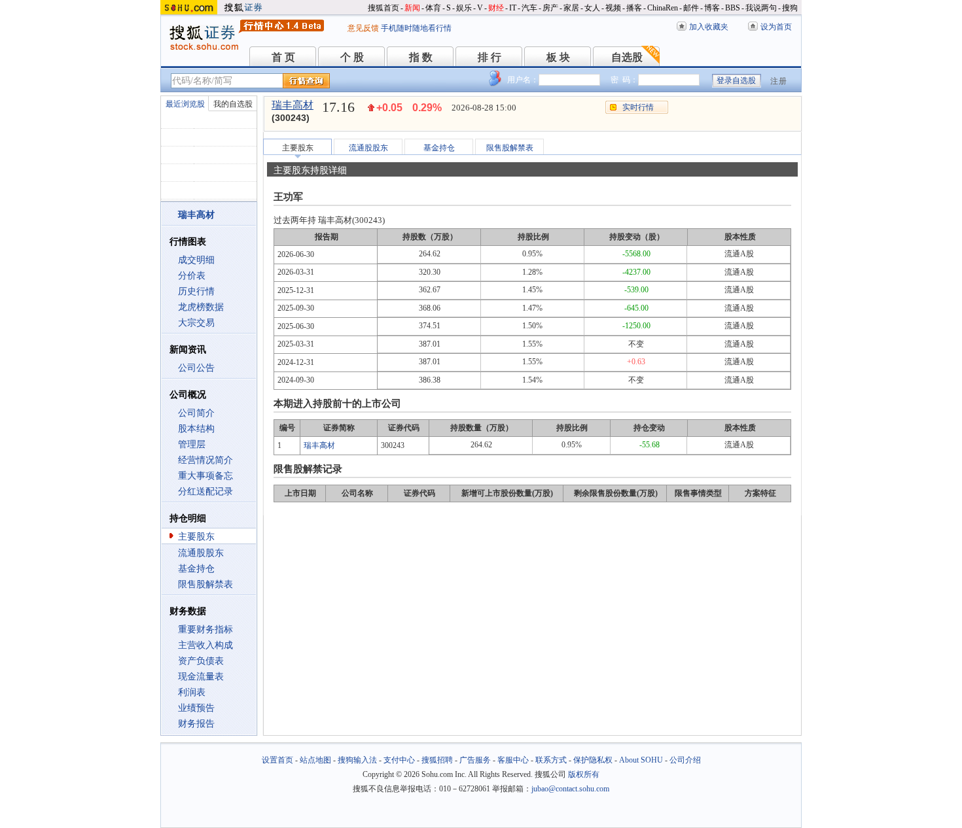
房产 (550, 7)
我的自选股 (233, 104)
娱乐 (464, 7)
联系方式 (551, 760)
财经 (496, 7)
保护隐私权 (593, 760)
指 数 (421, 57)
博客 (712, 7)
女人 (592, 7)
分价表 (191, 276)
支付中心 (399, 760)
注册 (778, 81)
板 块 (558, 57)
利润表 (191, 692)
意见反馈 (363, 28)
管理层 (191, 444)
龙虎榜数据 (201, 307)
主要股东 (196, 537)
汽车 (529, 7)
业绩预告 (196, 708)
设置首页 (277, 760)
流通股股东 (201, 553)
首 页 (283, 57)
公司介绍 (685, 760)
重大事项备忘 (205, 476)
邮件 (691, 7)
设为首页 (776, 26)
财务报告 (196, 724)
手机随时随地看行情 (416, 28)
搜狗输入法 (357, 760)
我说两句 (761, 7)
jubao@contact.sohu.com (570, 788)
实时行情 (638, 107)
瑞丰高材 (292, 105)
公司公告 (196, 368)
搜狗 (790, 7)
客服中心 (513, 760)
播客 (634, 7)
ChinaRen (662, 7)
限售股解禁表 (205, 584)
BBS (732, 7)
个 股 (352, 57)
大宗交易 (196, 323)
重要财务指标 (205, 629)
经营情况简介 (205, 460)
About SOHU (641, 760)
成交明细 (196, 260)
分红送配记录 (205, 491)
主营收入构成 (205, 645)
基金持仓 (196, 569)
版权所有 (583, 774)
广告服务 (475, 760)
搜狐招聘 (437, 760)
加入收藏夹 (708, 26)
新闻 (412, 7)
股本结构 (196, 429)
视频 (613, 7)
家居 (571, 7)
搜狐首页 (383, 7)
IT (512, 7)
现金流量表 (201, 676)
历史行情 (196, 291)
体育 (433, 7)
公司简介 (196, 413)
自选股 (627, 57)
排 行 (489, 57)
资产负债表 (201, 661)
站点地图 (315, 760)
